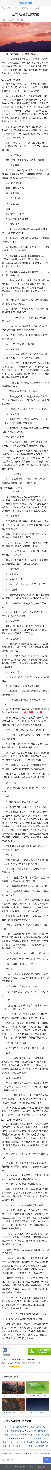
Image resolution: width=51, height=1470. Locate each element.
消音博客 (22, 1467)
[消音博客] (25, 3)
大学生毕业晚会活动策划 (37, 1442)
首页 (15, 8)
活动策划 (36, 8)
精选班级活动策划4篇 (36, 1427)
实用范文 (24, 8)
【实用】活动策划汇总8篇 (38, 1435)
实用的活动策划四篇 (11, 1446)
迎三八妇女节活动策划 (36, 1431)
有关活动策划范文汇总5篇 (14, 1442)
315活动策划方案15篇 (36, 1438)
